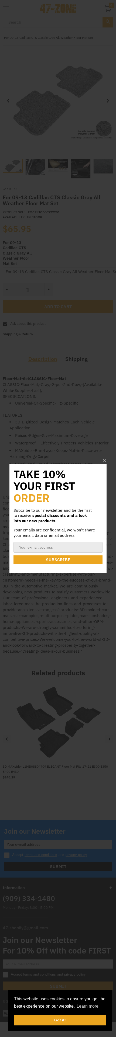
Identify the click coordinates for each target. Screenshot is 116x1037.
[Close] (104, 461)
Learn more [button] (87, 1006)
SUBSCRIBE (58, 559)
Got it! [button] (60, 1020)
